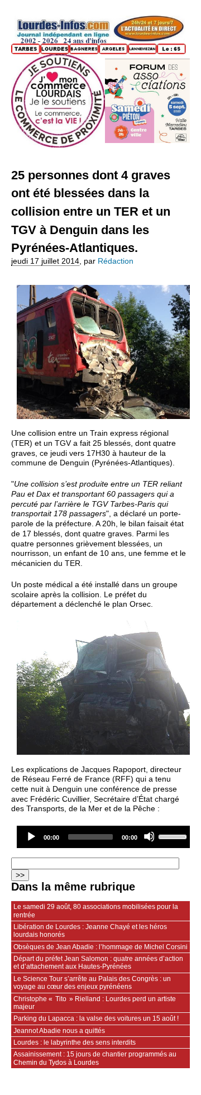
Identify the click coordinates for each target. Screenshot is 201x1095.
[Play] (31, 836)
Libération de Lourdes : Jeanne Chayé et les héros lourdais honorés (90, 931)
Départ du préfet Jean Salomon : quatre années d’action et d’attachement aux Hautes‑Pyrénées (98, 962)
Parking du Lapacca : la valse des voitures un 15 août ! (96, 1018)
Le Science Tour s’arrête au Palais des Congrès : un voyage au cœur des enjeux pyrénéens (92, 983)
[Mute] (149, 836)
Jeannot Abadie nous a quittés (59, 1031)
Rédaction (115, 261)
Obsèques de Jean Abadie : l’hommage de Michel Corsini (100, 947)
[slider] (174, 836)
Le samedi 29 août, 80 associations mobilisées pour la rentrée (95, 910)
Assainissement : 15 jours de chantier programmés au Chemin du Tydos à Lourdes (94, 1058)
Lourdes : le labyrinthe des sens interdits (74, 1042)
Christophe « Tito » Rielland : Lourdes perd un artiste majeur (94, 1003)
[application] (106, 837)
